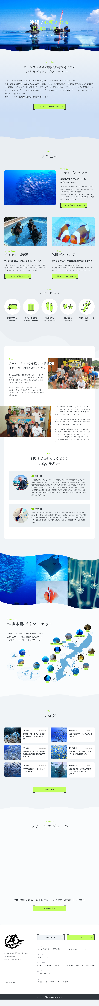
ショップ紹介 (42, 973)
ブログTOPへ (49, 790)
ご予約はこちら (49, 908)
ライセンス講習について (17, 276)
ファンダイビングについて (73, 205)
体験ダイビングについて (64, 276)
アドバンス (58, 965)
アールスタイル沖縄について (49, 106)
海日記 (40, 982)
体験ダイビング (43, 957)
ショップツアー (85, 949)
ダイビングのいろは (52, 982)
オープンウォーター (44, 965)
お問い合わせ (51, 937)
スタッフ (53, 973)
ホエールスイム (72, 949)
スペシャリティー (89, 965)
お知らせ (66, 982)
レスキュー (69, 965)
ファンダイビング (43, 949)
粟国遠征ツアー (58, 949)
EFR (77, 965)
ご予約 (81, 937)
